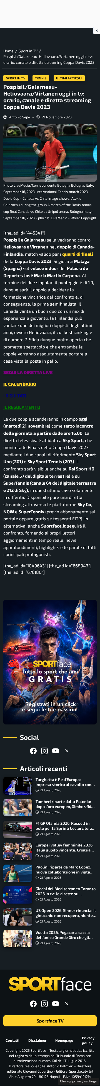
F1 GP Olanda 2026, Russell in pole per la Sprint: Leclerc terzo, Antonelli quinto (65, 828)
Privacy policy (88, 1040)
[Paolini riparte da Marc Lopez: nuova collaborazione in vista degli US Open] (17, 873)
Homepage (64, 1040)
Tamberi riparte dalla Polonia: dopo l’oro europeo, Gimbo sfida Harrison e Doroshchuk (64, 806)
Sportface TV (50, 1021)
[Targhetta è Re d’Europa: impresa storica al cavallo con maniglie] (17, 785)
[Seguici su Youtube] (55, 751)
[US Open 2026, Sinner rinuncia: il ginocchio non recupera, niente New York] (17, 916)
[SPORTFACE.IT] (50, 984)
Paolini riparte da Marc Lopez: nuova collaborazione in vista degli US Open (63, 872)
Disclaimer (37, 1040)
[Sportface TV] (50, 662)
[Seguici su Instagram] (44, 751)
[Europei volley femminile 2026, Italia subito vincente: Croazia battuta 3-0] (17, 851)
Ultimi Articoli (69, 78)
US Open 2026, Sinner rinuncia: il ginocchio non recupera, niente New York (66, 915)
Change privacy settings (78, 1081)
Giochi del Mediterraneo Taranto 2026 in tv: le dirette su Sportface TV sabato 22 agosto (66, 893)
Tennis (40, 78)
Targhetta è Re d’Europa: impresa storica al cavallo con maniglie (63, 784)
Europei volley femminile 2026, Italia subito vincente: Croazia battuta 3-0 (64, 850)
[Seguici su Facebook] (33, 751)
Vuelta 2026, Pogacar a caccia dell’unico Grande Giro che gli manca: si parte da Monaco (63, 937)
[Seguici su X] (66, 751)
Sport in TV (16, 78)
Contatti (12, 1040)
